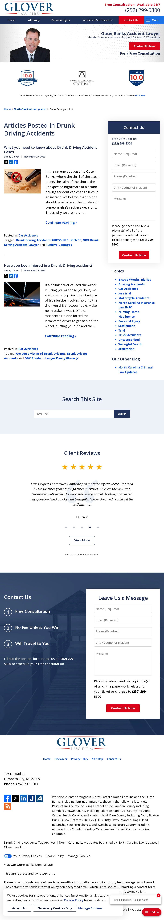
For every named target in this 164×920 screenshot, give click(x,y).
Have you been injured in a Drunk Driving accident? (48, 265)
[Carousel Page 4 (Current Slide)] (90, 527)
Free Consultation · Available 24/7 (132, 4)
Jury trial (124, 293)
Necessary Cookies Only (54, 908)
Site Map (97, 759)
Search (122, 414)
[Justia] (31, 798)
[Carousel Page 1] (66, 527)
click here (140, 95)
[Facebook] (7, 798)
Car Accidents (28, 235)
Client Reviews (82, 452)
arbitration (126, 349)
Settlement (126, 326)
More (155, 20)
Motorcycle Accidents (133, 298)
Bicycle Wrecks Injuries (134, 279)
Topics (118, 271)
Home (11, 20)
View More (82, 540)
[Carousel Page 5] (98, 527)
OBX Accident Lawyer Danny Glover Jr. (52, 358)
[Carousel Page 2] (74, 527)
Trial (121, 330)
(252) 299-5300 (142, 10)
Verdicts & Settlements (97, 20)
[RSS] (7, 806)
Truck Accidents (129, 335)
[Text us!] (151, 913)
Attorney (34, 20)
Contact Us (131, 20)
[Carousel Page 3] (82, 527)
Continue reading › (61, 222)
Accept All (19, 908)
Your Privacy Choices (27, 856)
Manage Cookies (79, 856)
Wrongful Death (130, 344)
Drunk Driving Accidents (33, 240)
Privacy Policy (79, 759)
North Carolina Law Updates (30, 109)
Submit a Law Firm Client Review (82, 554)
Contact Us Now (144, 46)
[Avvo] (39, 798)
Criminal (41, 865)
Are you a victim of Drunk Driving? (40, 353)
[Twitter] (15, 798)
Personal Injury (60, 20)
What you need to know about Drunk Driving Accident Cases (50, 149)
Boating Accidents (131, 284)
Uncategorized (129, 340)
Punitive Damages (59, 245)
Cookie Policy (55, 856)
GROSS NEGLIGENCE (66, 240)
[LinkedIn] (23, 798)
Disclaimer (61, 759)
